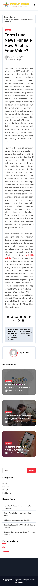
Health (4, 484)
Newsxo (30, 580)
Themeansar (18, 582)
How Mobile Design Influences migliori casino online (18, 507)
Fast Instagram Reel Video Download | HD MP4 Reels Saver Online (18, 449)
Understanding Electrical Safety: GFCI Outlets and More (18, 418)
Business (8, 30)
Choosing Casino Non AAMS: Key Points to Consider (19, 526)
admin (26, 352)
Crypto (20, 60)
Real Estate (6, 493)
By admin (11, 57)
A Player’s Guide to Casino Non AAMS (17, 520)
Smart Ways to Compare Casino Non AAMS (17, 514)
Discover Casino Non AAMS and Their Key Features (19, 533)
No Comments (10, 60)
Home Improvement (9, 490)
